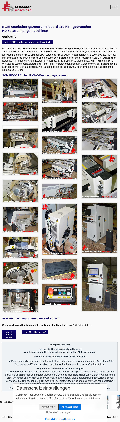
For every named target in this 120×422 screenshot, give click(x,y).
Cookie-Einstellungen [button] (59, 412)
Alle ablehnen (49, 406)
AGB (4, 417)
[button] (27, 42)
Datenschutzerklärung (54, 419)
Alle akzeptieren (70, 406)
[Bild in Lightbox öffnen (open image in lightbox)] (20, 88)
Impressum (70, 419)
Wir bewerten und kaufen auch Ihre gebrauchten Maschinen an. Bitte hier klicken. (47, 325)
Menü (114, 7)
